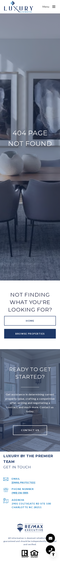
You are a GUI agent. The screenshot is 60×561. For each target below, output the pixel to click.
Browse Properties (30, 333)
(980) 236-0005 (20, 492)
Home (30, 320)
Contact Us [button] (30, 430)
